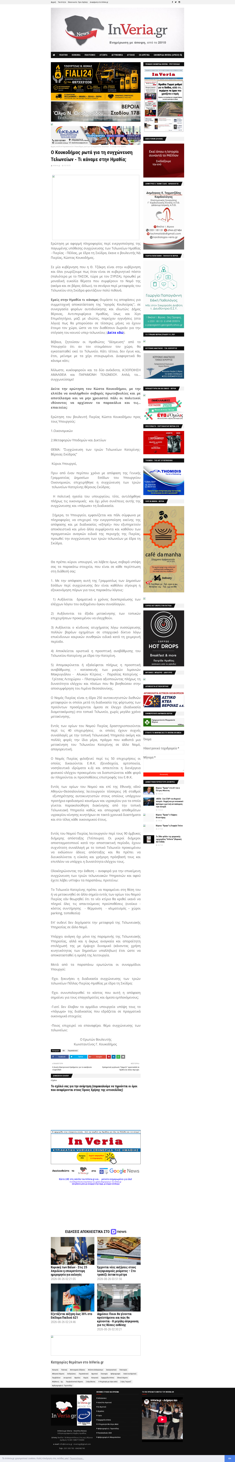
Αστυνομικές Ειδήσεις (77, 1370)
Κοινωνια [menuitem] (76, 55)
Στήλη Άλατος (90, 1382)
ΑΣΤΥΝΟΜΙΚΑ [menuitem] (117, 55)
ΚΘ (64, 1051)
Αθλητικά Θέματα (58, 1374)
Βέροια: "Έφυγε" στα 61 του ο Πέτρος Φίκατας (168, 789)
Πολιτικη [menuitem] (63, 55)
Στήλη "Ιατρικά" (125, 1382)
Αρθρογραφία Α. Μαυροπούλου (109, 1437)
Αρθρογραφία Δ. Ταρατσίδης (62, 1386)
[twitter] (175, 2)
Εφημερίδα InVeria (107, 1378)
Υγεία (100, 1416)
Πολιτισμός (123, 1370)
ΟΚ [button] (229, 1458)
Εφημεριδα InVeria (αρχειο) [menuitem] (167, 55)
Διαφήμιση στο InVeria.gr (99, 2)
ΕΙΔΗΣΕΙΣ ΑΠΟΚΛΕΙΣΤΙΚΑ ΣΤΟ (87, 1232)
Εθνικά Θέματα (122, 1378)
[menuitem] (54, 55)
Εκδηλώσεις (71, 1374)
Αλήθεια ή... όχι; (57, 1382)
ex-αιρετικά (67, 1378)
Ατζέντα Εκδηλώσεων (95, 1370)
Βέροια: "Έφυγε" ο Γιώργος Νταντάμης (166, 816)
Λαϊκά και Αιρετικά (129, 1374)
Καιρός (86, 1378)
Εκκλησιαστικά (111, 1370)
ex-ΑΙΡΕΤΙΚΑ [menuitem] (144, 55)
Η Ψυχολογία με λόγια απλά (107, 1382)
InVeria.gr (56, 165)
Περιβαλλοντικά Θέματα (74, 1382)
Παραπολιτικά (67, 147)
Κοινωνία (55, 1370)
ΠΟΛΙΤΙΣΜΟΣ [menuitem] (90, 55)
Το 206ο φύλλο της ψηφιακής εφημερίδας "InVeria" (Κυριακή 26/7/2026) (169, 839)
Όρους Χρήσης (91, 1090)
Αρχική (53, 2)
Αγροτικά (95, 1374)
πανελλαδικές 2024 (105, 1433)
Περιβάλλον (56, 1378)
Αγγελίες (77, 1378)
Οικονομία (104, 1374)
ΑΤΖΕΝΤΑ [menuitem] (103, 55)
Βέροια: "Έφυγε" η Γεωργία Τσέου (169, 826)
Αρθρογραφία (115, 1374)
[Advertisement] (96, 1204)
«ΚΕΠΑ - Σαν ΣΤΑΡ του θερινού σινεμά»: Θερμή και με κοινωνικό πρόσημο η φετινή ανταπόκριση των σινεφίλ (169, 803)
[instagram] (179, 2)
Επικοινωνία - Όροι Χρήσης (78, 2)
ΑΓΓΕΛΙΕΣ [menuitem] (131, 55)
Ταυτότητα (62, 2)
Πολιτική (64, 1370)
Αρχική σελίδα (56, 147)
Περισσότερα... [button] (77, 1458)
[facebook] (172, 2)
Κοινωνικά (94, 1378)
